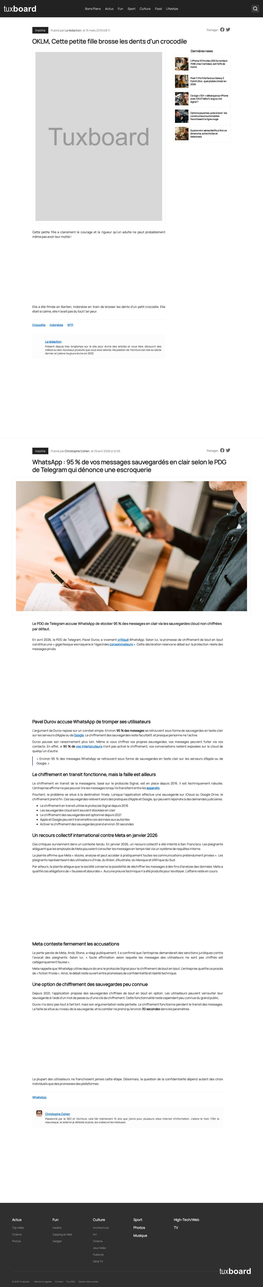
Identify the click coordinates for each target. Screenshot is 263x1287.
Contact (59, 1281)
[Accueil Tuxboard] (20, 9)
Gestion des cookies (88, 1281)
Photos (16, 1241)
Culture (145, 9)
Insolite (40, 30)
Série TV (98, 1261)
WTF (70, 325)
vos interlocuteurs (89, 746)
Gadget (57, 1241)
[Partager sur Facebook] (222, 30)
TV (176, 1227)
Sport (131, 9)
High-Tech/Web (186, 1219)
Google (79, 735)
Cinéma (17, 1234)
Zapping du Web (62, 1234)
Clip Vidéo (18, 1227)
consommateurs (121, 644)
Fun (120, 9)
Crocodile (38, 325)
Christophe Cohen (77, 451)
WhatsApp (39, 1097)
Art (95, 1234)
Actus (109, 9)
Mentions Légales (43, 1281)
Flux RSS (70, 1281)
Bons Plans (93, 9)
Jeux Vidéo (99, 1248)
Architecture (101, 1227)
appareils (153, 788)
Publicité (98, 1254)
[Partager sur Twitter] (228, 30)
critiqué (123, 640)
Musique (140, 1235)
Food (158, 9)
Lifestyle (172, 9)
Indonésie (56, 325)
